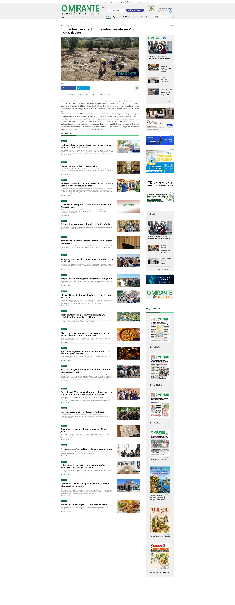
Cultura (63, 25)
